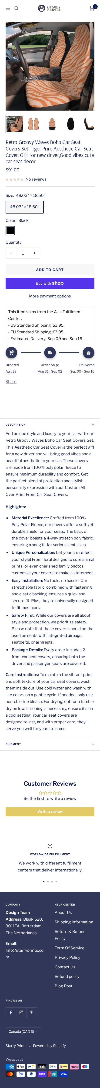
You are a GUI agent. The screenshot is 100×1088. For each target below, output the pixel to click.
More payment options (50, 296)
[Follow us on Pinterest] (32, 1012)
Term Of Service (69, 948)
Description (16, 424)
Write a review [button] (50, 811)
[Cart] (92, 8)
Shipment (13, 744)
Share (11, 381)
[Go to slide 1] (43, 881)
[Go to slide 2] (48, 881)
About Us (63, 912)
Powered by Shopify (49, 1046)
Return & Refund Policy (70, 935)
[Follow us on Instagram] (21, 1012)
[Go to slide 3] (52, 881)
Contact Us (65, 967)
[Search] (16, 8)
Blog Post (64, 986)
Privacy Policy (67, 957)
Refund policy (67, 976)
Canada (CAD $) (21, 1032)
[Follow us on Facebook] (11, 1012)
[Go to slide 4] (56, 881)
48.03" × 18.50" (24, 206)
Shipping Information (74, 922)
